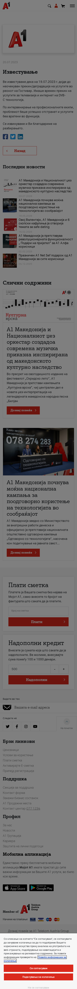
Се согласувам (38, 968)
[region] (38, 961)
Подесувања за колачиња (38, 977)
